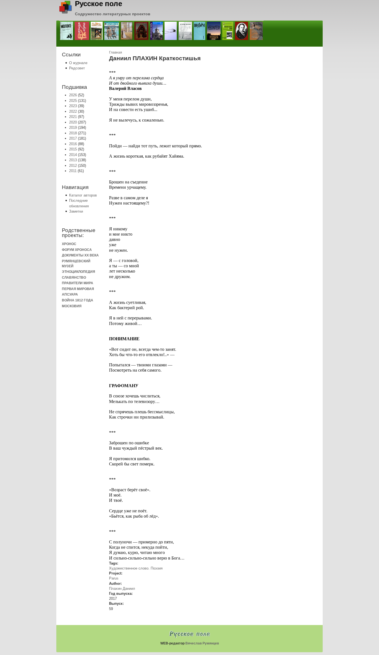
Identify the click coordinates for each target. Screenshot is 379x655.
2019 (73, 127)
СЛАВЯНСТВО (74, 277)
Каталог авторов (83, 195)
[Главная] (65, 12)
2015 (73, 149)
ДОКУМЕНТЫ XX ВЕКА (80, 255)
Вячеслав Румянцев (202, 643)
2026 (73, 95)
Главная (115, 52)
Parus (113, 578)
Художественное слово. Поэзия (136, 568)
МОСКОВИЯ (72, 306)
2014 (73, 155)
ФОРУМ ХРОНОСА (77, 249)
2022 (73, 111)
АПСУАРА (70, 294)
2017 (73, 138)
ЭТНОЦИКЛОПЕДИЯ (78, 271)
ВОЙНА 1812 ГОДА (77, 300)
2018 (73, 133)
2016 (73, 144)
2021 (73, 117)
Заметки (76, 211)
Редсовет (77, 68)
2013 (73, 160)
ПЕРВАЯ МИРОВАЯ (78, 289)
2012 (73, 165)
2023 (73, 106)
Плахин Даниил (122, 588)
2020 (73, 122)
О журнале (78, 63)
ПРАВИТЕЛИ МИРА (77, 283)
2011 (73, 171)
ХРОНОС (69, 244)
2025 (73, 101)
